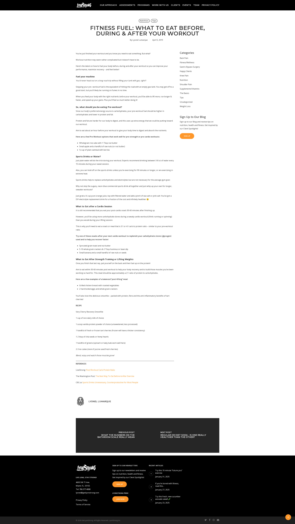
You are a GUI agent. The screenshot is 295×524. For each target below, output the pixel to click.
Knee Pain (184, 75)
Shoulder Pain (186, 84)
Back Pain (184, 58)
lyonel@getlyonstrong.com (87, 492)
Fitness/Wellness (187, 62)
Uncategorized (186, 102)
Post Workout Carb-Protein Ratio (100, 370)
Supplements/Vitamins (189, 89)
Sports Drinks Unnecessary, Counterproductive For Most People (110, 382)
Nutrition (144, 21)
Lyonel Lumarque (140, 40)
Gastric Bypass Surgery (190, 67)
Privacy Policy (81, 500)
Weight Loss (185, 106)
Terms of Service (83, 504)
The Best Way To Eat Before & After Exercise (115, 376)
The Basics (184, 93)
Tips (154, 21)
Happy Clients (186, 71)
